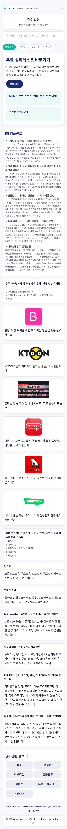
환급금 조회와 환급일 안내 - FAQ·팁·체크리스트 (42, 806)
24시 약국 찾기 (33, 810)
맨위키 (49, 47)
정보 (19, 765)
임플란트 (48, 774)
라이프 (19, 784)
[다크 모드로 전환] (62, 8)
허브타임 (19, 774)
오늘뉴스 (35, 47)
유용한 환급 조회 (48, 784)
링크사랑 (19, 8)
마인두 (22, 47)
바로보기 (14, 84)
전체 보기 (9, 47)
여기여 (11, 8)
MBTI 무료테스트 (13, 806)
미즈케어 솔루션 (32, 8)
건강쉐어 (19, 794)
